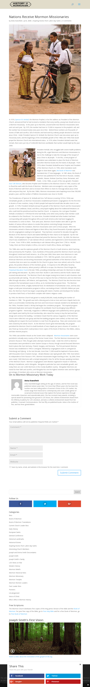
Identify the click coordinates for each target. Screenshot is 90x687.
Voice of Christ (14, 596)
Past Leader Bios (15, 586)
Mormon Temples (15, 579)
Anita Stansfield (16, 21)
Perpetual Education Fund (18, 270)
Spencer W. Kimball (22, 119)
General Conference (16, 536)
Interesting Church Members (19, 549)
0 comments (66, 21)
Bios (10, 515)
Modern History (14, 566)
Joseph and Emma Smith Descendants (22, 552)
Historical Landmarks (16, 539)
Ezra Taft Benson (15, 184)
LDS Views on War (15, 563)
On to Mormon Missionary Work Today (31, 374)
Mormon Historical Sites (17, 573)
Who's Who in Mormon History (20, 600)
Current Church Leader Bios (19, 526)
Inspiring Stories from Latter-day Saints (47, 21)
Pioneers (12, 590)
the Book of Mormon (64, 171)
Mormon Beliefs (15, 569)
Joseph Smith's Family (16, 559)
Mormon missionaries (62, 336)
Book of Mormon (15, 519)
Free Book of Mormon (19, 614)
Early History (13, 529)
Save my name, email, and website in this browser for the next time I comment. (40, 467)
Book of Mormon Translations (20, 522)
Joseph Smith (13, 556)
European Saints (15, 532)
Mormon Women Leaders (18, 583)
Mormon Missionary (16, 576)
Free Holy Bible (48, 611)
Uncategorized (14, 593)
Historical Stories (15, 542)
